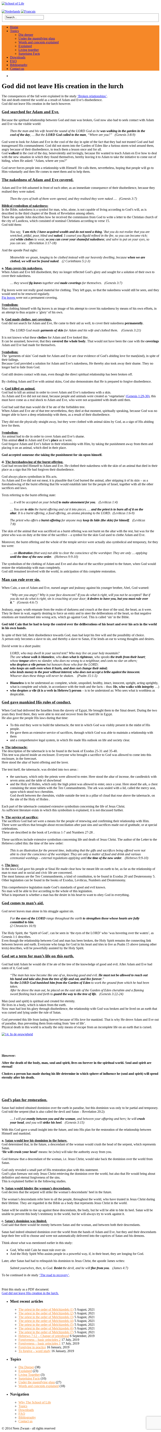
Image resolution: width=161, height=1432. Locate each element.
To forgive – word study (34, 1351)
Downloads (17, 57)
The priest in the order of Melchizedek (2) (46, 1313)
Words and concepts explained (38, 42)
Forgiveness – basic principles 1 (39, 1343)
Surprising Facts (29, 53)
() (137, 396)
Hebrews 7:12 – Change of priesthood (43, 1336)
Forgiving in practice (32, 1347)
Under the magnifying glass (36, 38)
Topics (14, 31)
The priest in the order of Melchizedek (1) (46, 1309)
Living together (28, 50)
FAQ (13, 61)
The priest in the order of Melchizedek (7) (46, 1332)
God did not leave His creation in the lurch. (30, 1293)
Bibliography (18, 65)
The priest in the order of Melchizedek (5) (46, 1324)
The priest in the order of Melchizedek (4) (46, 1321)
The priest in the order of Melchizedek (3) (46, 1317)
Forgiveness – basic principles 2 (39, 1339)
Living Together (29, 1374)
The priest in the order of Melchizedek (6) (46, 1328)
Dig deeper (25, 34)
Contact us (17, 68)
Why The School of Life (34, 1402)
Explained (25, 46)
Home (14, 27)
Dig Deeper (26, 1367)
